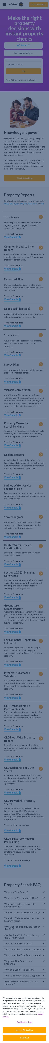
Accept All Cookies (24, 1030)
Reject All (24, 1038)
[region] (24, 1016)
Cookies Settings (24, 1022)
